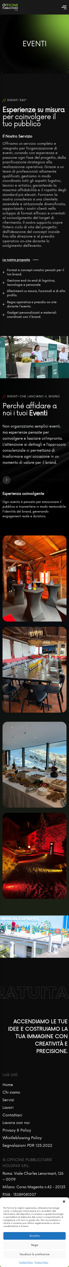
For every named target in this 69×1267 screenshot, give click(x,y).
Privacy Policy (41, 1262)
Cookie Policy (26, 1262)
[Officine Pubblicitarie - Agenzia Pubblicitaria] (10, 7)
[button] (64, 1201)
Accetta (35, 1235)
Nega (34, 1245)
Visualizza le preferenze (35, 1254)
